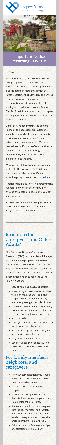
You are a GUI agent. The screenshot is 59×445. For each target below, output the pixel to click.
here (20, 196)
